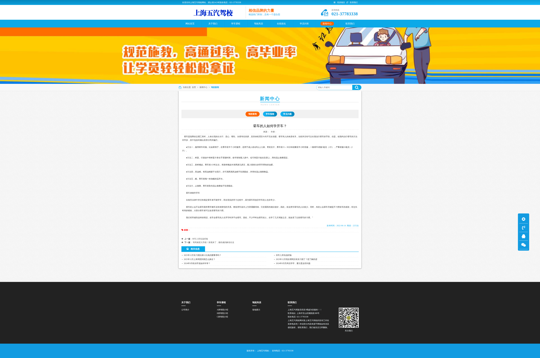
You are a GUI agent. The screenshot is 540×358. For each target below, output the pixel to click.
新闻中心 (203, 87)
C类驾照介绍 (222, 317)
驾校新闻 (215, 87)
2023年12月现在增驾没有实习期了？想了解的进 (296, 259)
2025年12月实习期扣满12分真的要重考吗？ (202, 255)
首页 (194, 87)
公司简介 (185, 310)
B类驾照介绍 (222, 313)
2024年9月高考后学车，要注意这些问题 (293, 263)
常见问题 (287, 114)
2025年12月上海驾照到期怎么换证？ (199, 259)
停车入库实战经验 (200, 239)
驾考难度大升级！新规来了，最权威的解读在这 (213, 242)
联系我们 (354, 2)
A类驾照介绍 (222, 310)
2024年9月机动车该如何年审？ (197, 263)
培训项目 (341, 2)
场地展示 (256, 310)
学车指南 (270, 114)
